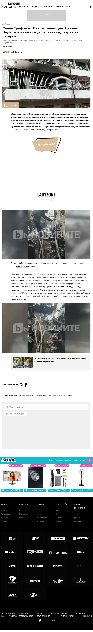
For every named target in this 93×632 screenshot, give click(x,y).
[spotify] (53, 620)
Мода (4, 504)
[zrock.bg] (35, 593)
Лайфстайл (47, 6)
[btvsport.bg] (35, 566)
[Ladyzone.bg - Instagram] (21, 385)
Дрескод (4, 518)
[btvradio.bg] (35, 580)
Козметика (23, 514)
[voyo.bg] (12, 566)
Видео (35, 6)
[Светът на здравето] (12, 580)
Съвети (4, 510)
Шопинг (4, 521)
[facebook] (39, 620)
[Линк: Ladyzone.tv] (8, 6)
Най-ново (24, 6)
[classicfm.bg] (81, 580)
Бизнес (58, 518)
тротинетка (36, 123)
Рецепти (77, 514)
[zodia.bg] (81, 566)
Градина (77, 518)
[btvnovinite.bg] (58, 552)
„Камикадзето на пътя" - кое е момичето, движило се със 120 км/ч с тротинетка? (60, 360)
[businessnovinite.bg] (58, 566)
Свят (57, 514)
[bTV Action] (81, 538)
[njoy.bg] (58, 580)
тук (89, 460)
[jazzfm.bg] (12, 593)
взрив (28, 396)
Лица (58, 510)
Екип (7, 614)
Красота (23, 504)
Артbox (58, 521)
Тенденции (5, 514)
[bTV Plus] (81, 552)
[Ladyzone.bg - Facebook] (25, 390)
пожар (22, 396)
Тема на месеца (64, 6)
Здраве (40, 504)
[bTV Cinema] (58, 538)
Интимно (40, 521)
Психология (42, 518)
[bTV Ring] (35, 552)
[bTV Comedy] (35, 538)
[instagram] (46, 620)
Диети (39, 510)
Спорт (39, 514)
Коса (21, 518)
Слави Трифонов (39, 396)
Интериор (77, 521)
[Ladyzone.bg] (16, 3)
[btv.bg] (12, 538)
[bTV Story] (12, 552)
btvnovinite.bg (22, 266)
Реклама (79, 614)
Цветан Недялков (55, 396)
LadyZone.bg (16, 52)
